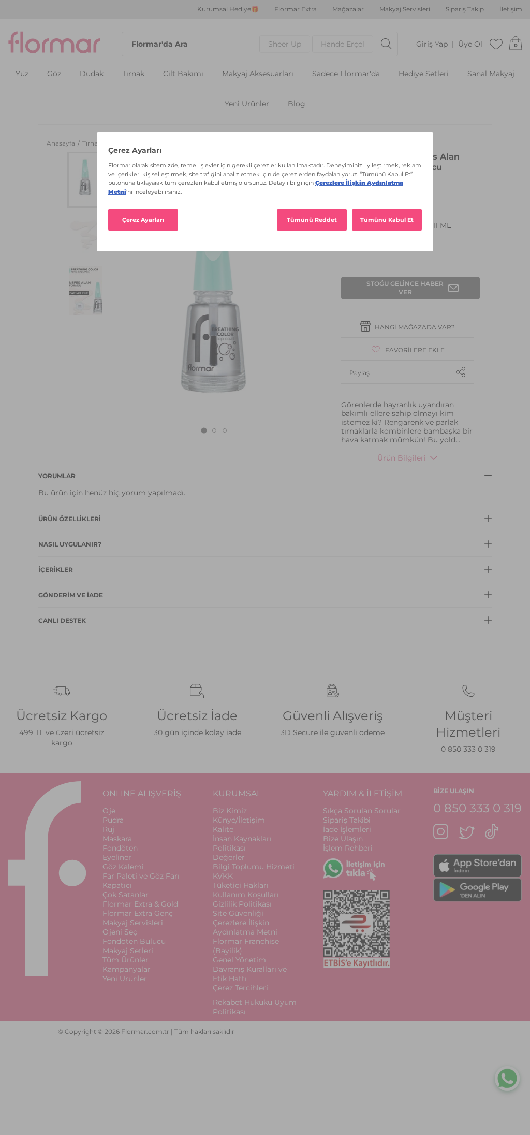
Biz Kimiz (230, 810)
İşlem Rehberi (348, 848)
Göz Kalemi (123, 866)
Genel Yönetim (239, 960)
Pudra (113, 820)
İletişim (510, 9)
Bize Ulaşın (343, 838)
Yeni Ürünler (247, 103)
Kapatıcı (117, 885)
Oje (108, 810)
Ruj (108, 829)
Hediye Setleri (424, 73)
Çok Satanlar (125, 894)
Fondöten (120, 848)
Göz (54, 73)
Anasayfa (62, 143)
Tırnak (133, 73)
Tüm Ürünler (125, 960)
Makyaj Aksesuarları (257, 73)
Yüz (22, 73)
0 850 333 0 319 (468, 749)
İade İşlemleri (347, 829)
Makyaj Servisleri (404, 9)
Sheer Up (284, 44)
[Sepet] (515, 44)
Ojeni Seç (119, 932)
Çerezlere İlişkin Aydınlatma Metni (245, 927)
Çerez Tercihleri (240, 988)
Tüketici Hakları (241, 885)
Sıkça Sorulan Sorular (362, 810)
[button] (85, 180)
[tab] (204, 431)
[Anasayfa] (54, 44)
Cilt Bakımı (183, 73)
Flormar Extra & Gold (140, 904)
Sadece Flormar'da (346, 73)
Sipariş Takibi (347, 820)
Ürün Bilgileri (401, 458)
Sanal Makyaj (490, 73)
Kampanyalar (126, 969)
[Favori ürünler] (496, 44)
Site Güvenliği (238, 913)
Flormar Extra (295, 9)
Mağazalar (348, 9)
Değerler (229, 857)
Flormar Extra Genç (137, 913)
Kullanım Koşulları (246, 894)
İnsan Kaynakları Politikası (242, 843)
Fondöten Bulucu (134, 941)
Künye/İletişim (239, 820)
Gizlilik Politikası (242, 904)
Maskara (117, 838)
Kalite (223, 829)
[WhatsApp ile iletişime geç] (507, 1078)
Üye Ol (470, 44)
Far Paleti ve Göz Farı (141, 876)
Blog (296, 103)
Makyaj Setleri (127, 950)
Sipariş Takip (465, 9)
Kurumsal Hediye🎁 (228, 9)
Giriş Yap (432, 44)
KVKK (223, 876)
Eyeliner (116, 857)
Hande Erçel (342, 44)
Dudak (92, 73)
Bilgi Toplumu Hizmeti (254, 866)
